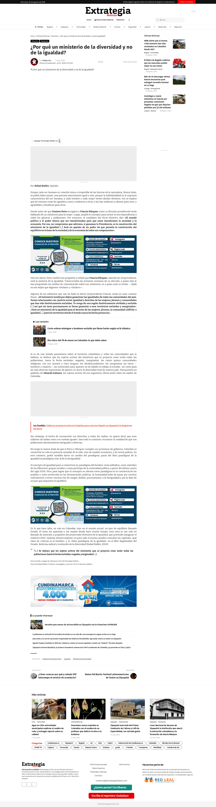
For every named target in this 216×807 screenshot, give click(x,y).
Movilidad (157, 747)
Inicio (32, 36)
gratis (117, 747)
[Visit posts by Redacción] (34, 62)
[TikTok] (182, 12)
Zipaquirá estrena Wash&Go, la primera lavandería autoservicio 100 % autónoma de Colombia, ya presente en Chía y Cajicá (81, 647)
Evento (76, 747)
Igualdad (67, 659)
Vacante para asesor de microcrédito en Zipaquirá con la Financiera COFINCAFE (81, 624)
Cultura (117, 27)
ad (91, 743)
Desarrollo (162, 27)
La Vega (147, 89)
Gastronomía (123, 722)
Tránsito (129, 747)
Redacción (46, 60)
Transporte (143, 747)
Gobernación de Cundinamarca (130, 743)
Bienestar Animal (156, 69)
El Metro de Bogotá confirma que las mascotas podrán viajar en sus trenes (157, 63)
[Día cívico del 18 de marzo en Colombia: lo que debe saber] (39, 342)
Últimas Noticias (43, 36)
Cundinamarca (53, 743)
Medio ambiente (99, 27)
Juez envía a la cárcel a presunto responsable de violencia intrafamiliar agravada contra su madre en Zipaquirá (77, 639)
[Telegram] (184, 12)
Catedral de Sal (173, 747)
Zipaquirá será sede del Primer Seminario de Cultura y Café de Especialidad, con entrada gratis (125, 728)
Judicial (147, 27)
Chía (33, 722)
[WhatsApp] (187, 12)
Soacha (153, 111)
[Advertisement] (83, 163)
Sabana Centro (91, 747)
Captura (51, 747)
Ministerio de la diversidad (82, 659)
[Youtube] (34, 784)
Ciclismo (106, 747)
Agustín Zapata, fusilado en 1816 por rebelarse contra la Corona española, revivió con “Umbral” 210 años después (77, 643)
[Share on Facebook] (105, 62)
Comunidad (80, 27)
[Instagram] (179, 12)
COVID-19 (38, 747)
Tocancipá (64, 747)
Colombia (152, 743)
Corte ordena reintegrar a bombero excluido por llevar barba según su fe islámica (89, 328)
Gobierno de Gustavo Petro (52, 659)
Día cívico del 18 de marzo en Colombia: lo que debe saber (77, 340)
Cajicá (110, 743)
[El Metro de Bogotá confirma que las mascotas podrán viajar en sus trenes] (179, 63)
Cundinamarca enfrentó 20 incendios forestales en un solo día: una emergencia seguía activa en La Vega (74, 634)
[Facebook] (174, 12)
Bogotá (50, 27)
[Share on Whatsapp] (109, 62)
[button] (129, 20)
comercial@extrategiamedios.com (111, 781)
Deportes (178, 27)
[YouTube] (177, 12)
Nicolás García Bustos (171, 743)
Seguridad (132, 27)
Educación (162, 722)
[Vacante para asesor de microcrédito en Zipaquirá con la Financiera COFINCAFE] (36, 624)
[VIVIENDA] (83, 591)
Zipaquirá (64, 27)
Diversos (54, 36)
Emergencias (155, 89)
